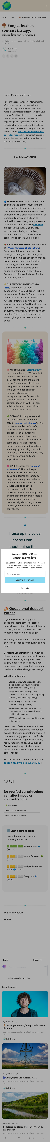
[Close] (45, 553)
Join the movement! (25, 580)
